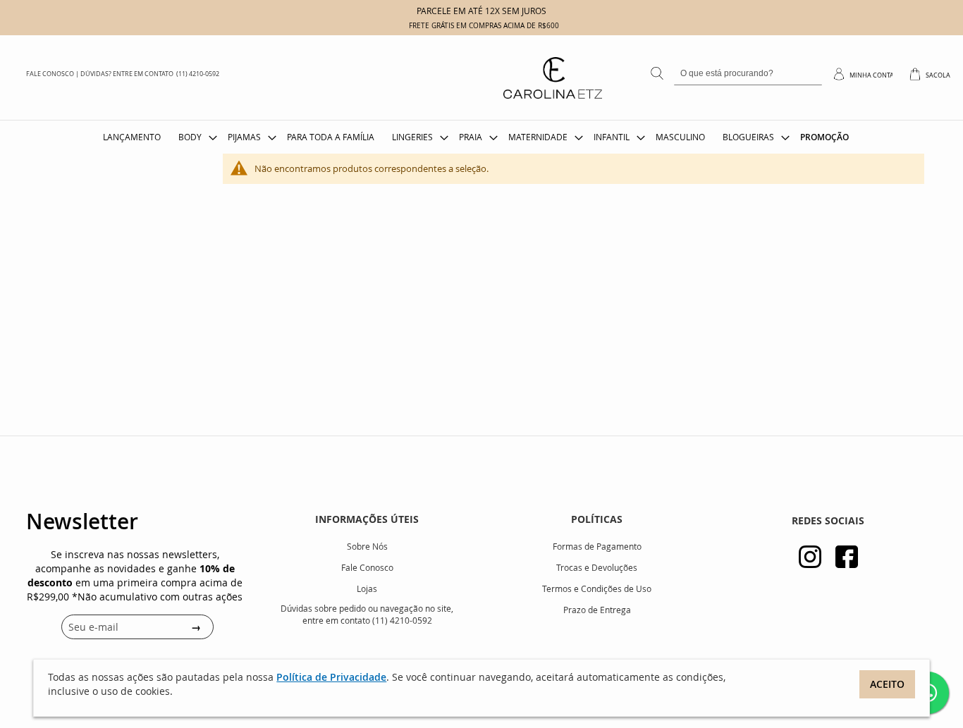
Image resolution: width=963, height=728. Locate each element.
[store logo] (468, 92)
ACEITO (887, 684)
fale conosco (50, 74)
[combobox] (748, 74)
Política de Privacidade (331, 677)
